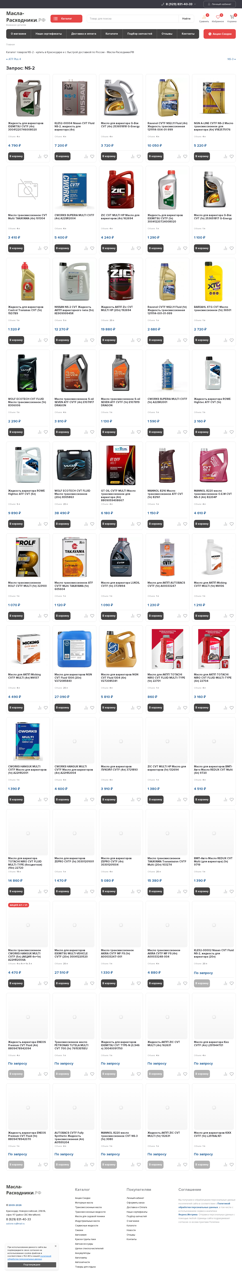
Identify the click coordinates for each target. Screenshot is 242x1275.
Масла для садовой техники (90, 1216)
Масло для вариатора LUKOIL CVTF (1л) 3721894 (120, 584)
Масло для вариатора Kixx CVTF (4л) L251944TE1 (211, 1043)
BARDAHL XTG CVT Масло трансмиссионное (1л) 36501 (212, 308)
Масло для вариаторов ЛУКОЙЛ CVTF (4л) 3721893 (119, 768)
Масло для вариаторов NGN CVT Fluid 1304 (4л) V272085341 (119, 678)
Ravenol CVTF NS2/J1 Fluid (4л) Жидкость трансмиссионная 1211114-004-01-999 (167, 126)
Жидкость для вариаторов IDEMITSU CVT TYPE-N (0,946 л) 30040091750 (120, 1045)
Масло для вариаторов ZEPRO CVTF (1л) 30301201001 (74, 860)
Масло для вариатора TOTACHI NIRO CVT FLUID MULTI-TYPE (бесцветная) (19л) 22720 (25, 863)
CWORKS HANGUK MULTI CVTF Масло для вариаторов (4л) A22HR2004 (74, 769)
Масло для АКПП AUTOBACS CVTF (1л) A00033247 (166, 584)
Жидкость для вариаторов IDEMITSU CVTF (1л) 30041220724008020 (165, 218)
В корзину (16, 156)
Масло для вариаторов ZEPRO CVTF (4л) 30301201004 (116, 861)
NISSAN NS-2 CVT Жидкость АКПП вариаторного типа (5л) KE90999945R (74, 310)
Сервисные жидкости (86, 1225)
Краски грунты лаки (85, 1239)
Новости (131, 1230)
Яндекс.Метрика (188, 1214)
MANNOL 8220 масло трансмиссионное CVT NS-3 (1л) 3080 (119, 1136)
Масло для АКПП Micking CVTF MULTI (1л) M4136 (210, 584)
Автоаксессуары (84, 1244)
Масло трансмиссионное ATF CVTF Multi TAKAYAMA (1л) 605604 (74, 586)
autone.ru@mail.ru (15, 1223)
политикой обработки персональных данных (29, 1257)
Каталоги (112, 33)
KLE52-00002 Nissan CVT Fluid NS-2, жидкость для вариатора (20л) (214, 953)
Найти (186, 18)
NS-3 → (232, 59)
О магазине (18, 33)
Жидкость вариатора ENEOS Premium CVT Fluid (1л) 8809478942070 (27, 1136)
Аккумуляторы (82, 1253)
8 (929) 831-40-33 (179, 4)
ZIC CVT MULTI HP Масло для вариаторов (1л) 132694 (167, 768)
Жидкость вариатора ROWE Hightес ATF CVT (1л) (212, 400)
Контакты (188, 33)
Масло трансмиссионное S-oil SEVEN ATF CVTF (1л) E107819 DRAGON (120, 402)
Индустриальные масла (87, 1221)
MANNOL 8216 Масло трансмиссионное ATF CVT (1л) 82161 (165, 494)
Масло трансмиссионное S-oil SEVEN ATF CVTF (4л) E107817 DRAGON (74, 402)
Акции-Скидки (82, 1198)
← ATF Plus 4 (13, 59)
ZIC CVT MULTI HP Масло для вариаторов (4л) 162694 (120, 217)
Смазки (79, 1230)
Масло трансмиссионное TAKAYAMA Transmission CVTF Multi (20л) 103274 (167, 861)
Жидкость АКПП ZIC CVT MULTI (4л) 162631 (164, 1043)
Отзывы (167, 33)
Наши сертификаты (49, 33)
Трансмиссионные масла (88, 1207)
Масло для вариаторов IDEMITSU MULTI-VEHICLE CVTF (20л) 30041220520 (71, 953)
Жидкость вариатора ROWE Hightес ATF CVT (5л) (26, 492)
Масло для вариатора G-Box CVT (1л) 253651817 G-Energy (213, 217)
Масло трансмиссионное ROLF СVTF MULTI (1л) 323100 (27, 584)
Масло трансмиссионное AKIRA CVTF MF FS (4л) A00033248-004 (164, 953)
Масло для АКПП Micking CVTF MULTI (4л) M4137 (24, 676)
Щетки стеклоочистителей (89, 1248)
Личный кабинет (221, 4)
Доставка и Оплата (137, 1207)
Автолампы (81, 1257)
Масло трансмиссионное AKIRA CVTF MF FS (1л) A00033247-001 (117, 953)
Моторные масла (84, 1202)
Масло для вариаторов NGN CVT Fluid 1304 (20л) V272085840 (73, 678)
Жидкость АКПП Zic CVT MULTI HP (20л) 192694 (117, 308)
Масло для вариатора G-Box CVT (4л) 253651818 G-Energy (120, 125)
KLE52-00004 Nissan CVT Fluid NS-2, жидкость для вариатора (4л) (74, 126)
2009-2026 (15, 1205)
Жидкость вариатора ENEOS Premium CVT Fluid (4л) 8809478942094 (27, 1045)
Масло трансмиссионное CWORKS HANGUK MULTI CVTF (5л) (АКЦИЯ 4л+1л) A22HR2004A (24, 955)
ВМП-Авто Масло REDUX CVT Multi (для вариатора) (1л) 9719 (213, 861)
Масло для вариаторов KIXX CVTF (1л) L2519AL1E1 (212, 1134)
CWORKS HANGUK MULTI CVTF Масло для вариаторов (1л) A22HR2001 (27, 769)
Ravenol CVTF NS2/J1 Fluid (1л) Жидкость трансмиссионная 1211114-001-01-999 (167, 310)
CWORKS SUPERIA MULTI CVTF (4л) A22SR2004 (74, 217)
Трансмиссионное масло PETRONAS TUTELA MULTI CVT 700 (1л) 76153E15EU (71, 1045)
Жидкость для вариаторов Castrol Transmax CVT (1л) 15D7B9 (25, 310)
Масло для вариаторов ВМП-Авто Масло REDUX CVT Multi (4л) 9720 (213, 769)
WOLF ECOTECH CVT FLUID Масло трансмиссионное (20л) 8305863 (72, 494)
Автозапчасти (82, 1262)
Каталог (66, 18)
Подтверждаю (31, 1264)
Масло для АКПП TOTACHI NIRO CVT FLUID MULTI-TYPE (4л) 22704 (213, 678)
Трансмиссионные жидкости (90, 1212)
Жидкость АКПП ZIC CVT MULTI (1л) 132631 (164, 1134)
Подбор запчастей (139, 33)
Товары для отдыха (85, 1266)
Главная (10, 44)
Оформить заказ (136, 1202)
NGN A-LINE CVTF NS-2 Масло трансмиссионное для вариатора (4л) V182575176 (213, 126)
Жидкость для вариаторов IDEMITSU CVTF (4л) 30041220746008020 (25, 126)
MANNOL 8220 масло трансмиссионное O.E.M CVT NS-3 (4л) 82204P (213, 494)
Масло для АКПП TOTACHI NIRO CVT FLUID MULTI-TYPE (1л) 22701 (166, 678)
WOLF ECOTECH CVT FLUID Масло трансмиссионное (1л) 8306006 (27, 402)
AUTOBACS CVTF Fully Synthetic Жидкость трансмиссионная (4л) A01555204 (69, 1137)
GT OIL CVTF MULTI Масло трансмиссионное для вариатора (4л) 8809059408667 (118, 495)
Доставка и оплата (83, 33)
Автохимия (80, 1234)
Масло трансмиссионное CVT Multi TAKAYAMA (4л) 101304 (27, 217)
